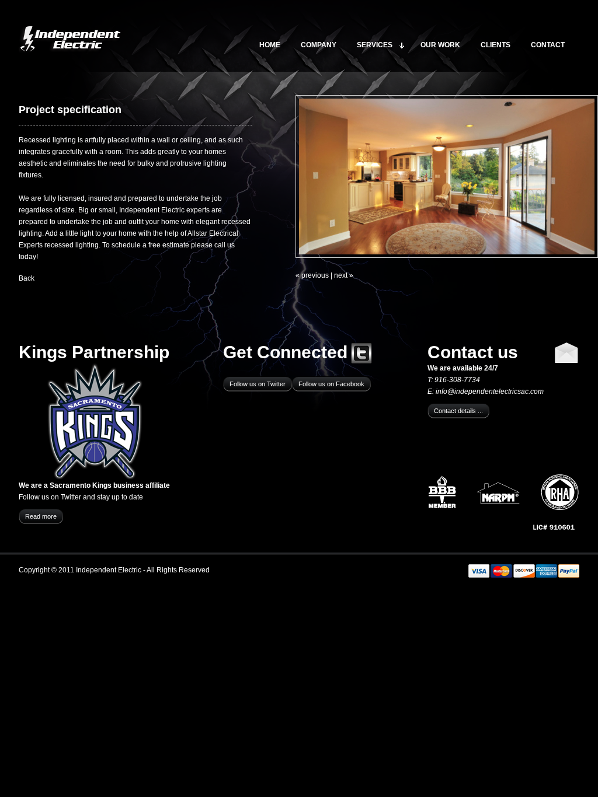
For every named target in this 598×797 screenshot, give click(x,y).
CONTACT (548, 45)
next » (343, 275)
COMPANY (318, 45)
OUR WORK (440, 45)
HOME (269, 45)
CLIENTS (495, 45)
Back (26, 278)
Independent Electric (70, 39)
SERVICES (374, 45)
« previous (312, 275)
